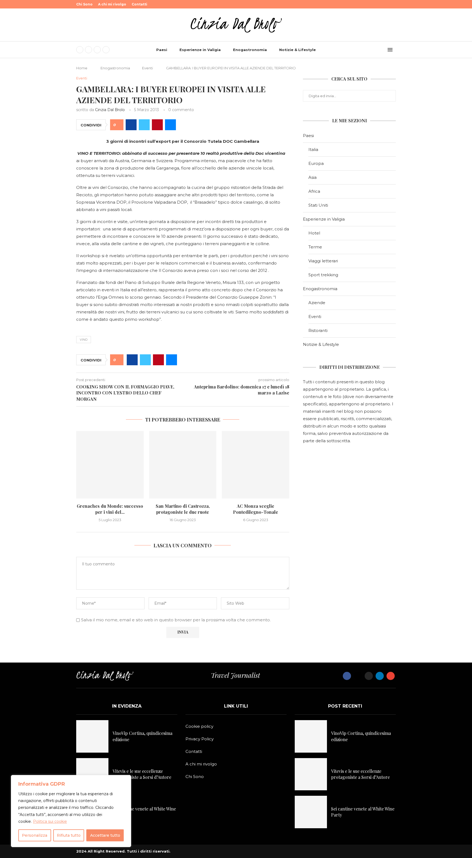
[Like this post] (118, 124)
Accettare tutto (105, 835)
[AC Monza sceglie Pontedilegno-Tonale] (255, 464)
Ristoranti (318, 330)
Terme (315, 247)
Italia (313, 149)
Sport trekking (323, 274)
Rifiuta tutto (69, 835)
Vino (83, 340)
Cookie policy (199, 726)
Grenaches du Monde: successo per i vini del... (110, 509)
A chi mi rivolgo (112, 4)
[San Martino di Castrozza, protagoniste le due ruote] (183, 464)
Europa (316, 163)
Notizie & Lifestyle (297, 49)
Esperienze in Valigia (200, 49)
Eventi (147, 68)
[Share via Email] (170, 124)
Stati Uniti (318, 205)
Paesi (161, 49)
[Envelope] (391, 676)
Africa (314, 191)
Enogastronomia (250, 49)
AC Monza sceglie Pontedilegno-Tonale (255, 509)
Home (81, 68)
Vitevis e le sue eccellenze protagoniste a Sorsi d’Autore (142, 774)
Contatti (139, 4)
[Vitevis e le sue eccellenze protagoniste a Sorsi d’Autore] (92, 774)
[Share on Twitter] (144, 124)
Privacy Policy (199, 738)
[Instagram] (97, 49)
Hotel (314, 233)
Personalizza (34, 835)
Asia (312, 177)
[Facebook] (79, 49)
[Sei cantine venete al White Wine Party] (311, 812)
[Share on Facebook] (131, 124)
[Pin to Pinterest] (157, 124)
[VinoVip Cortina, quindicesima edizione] (92, 736)
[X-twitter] (358, 676)
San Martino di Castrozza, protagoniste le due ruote (183, 509)
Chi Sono (84, 4)
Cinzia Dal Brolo (110, 109)
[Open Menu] (390, 49)
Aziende (316, 302)
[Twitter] (88, 49)
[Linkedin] (106, 49)
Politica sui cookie (50, 821)
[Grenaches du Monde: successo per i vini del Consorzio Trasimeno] (110, 464)
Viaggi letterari (323, 260)
